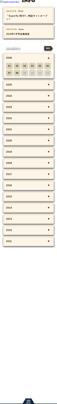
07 (9, 73)
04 (32, 66)
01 (9, 66)
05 (40, 66)
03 (24, 66)
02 (17, 66)
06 (47, 66)
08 (17, 73)
